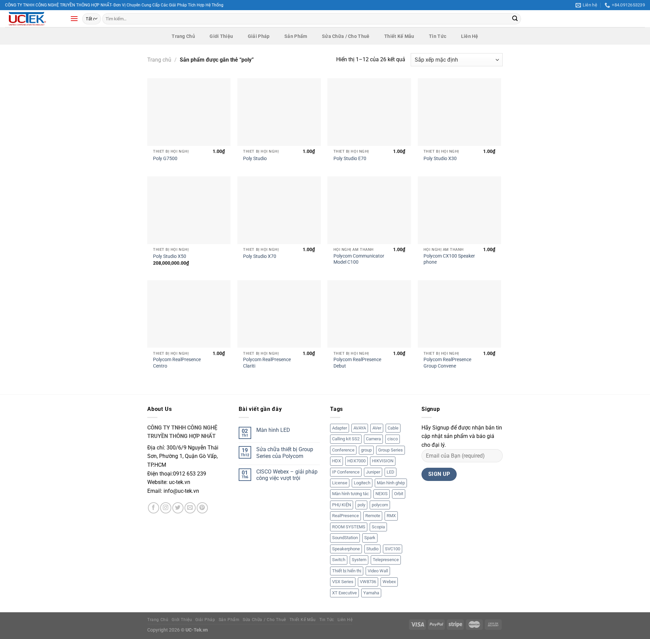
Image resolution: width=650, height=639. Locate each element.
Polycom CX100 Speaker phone (449, 259)
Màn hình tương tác (350, 493)
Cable (393, 428)
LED (390, 472)
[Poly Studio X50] (189, 210)
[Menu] (74, 18)
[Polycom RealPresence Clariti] (279, 314)
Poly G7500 (165, 158)
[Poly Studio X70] (279, 210)
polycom (380, 504)
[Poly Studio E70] (369, 112)
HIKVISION (382, 460)
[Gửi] (515, 19)
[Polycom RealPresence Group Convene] (459, 314)
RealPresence (345, 515)
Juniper (373, 472)
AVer (376, 428)
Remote (372, 515)
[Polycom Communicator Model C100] (369, 210)
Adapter (339, 428)
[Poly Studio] (279, 112)
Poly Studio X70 (259, 256)
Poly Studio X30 (440, 158)
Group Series (390, 450)
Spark (369, 537)
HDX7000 (356, 460)
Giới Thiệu (221, 36)
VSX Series (342, 581)
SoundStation (345, 537)
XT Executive (344, 592)
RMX (391, 515)
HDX (336, 460)
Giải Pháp (259, 36)
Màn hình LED (273, 430)
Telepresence (386, 559)
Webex (389, 581)
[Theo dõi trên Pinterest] (202, 507)
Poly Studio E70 (349, 158)
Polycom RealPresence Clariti (267, 363)
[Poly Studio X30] (459, 112)
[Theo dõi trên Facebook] (153, 507)
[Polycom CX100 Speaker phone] (459, 210)
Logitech (362, 482)
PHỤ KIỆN (341, 504)
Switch (338, 559)
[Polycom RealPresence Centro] (189, 314)
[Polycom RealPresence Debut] (369, 314)
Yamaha (371, 592)
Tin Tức (437, 36)
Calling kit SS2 (346, 438)
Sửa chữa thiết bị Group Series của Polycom (284, 452)
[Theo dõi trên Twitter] (177, 507)
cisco (392, 438)
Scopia (378, 526)
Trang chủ (159, 60)
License (339, 482)
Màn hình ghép (391, 482)
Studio (372, 548)
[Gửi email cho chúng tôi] (190, 507)
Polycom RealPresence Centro (177, 363)
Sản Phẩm (295, 36)
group (366, 450)
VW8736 (368, 581)
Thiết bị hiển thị (346, 570)
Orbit (398, 493)
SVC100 (392, 548)
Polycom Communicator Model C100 (358, 259)
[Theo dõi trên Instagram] (165, 507)
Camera (373, 438)
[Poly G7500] (189, 112)
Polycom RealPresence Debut (357, 363)
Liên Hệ (469, 36)
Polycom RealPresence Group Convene (447, 363)
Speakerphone (346, 548)
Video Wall (378, 570)
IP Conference (346, 472)
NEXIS (381, 493)
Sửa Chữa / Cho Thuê (345, 36)
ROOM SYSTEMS (348, 526)
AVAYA (359, 428)
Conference (343, 450)
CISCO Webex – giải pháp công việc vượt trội (287, 474)
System (359, 559)
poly (361, 504)
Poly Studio (255, 158)
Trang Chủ (183, 36)
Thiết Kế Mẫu (399, 36)
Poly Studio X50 (169, 256)
